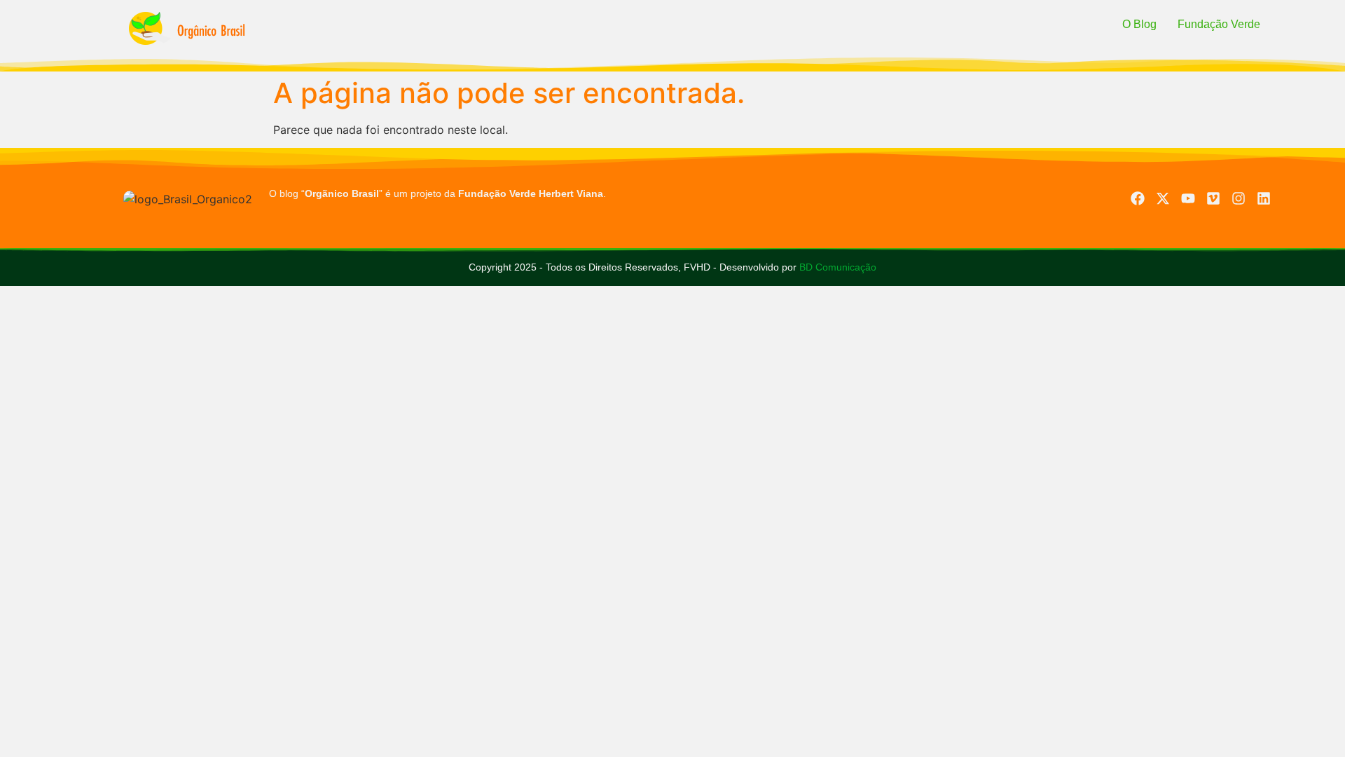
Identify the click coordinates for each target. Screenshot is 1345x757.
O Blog (1139, 24)
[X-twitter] (1163, 198)
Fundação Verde (1219, 24)
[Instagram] (1239, 198)
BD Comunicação (836, 267)
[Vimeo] (1213, 198)
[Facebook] (1138, 198)
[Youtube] (1188, 198)
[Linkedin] (1264, 198)
